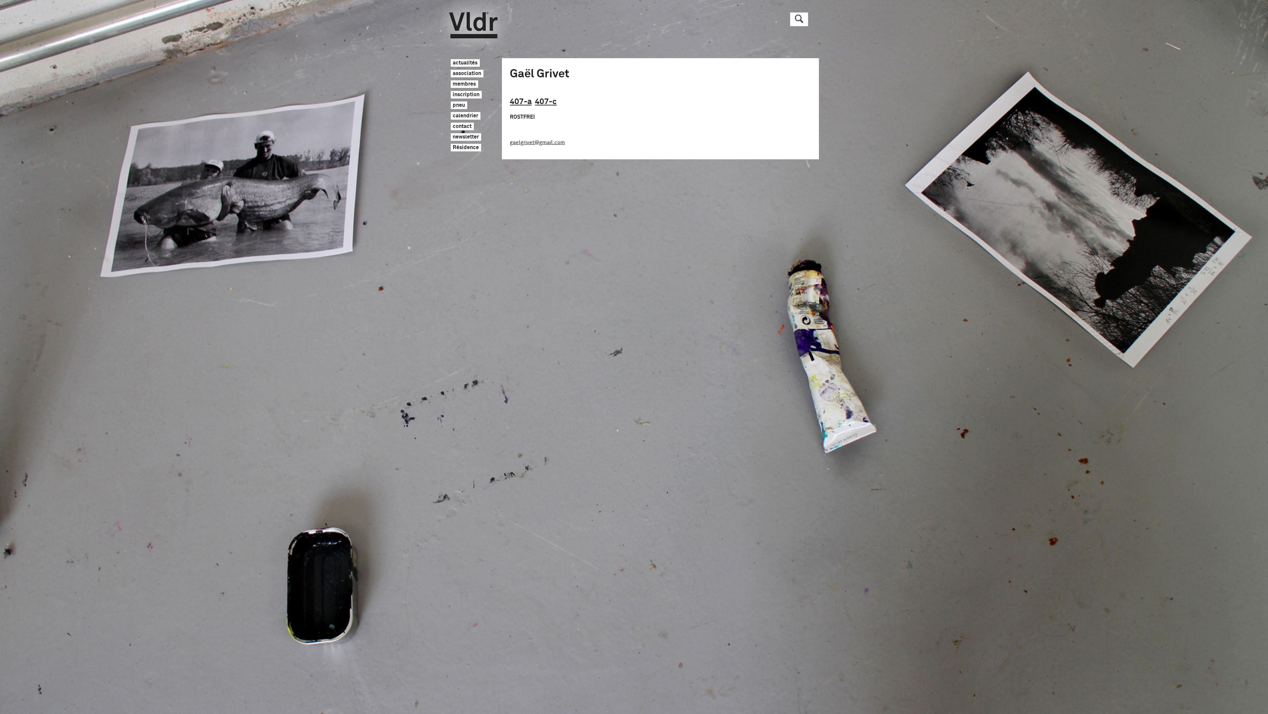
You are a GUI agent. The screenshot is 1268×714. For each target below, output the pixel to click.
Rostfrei (522, 117)
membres (464, 84)
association (467, 73)
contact (462, 126)
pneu (459, 105)
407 (521, 102)
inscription (466, 95)
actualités (465, 63)
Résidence (466, 147)
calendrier (465, 116)
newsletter (466, 137)
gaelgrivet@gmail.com (537, 142)
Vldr (473, 25)
